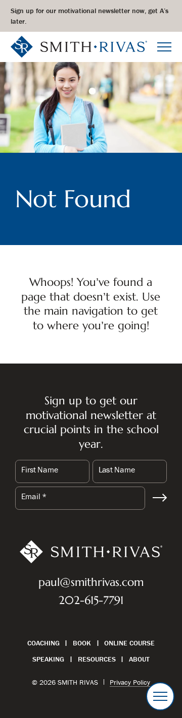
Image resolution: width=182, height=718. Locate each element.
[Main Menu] (164, 47)
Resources (97, 659)
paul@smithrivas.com (91, 582)
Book (82, 642)
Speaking (48, 659)
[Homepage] (79, 46)
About (139, 659)
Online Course (129, 642)
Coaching (43, 642)
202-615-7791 (91, 600)
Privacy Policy (130, 682)
